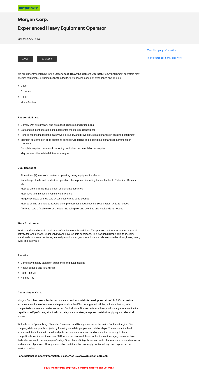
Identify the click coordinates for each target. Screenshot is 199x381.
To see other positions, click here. (164, 57)
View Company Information (161, 50)
